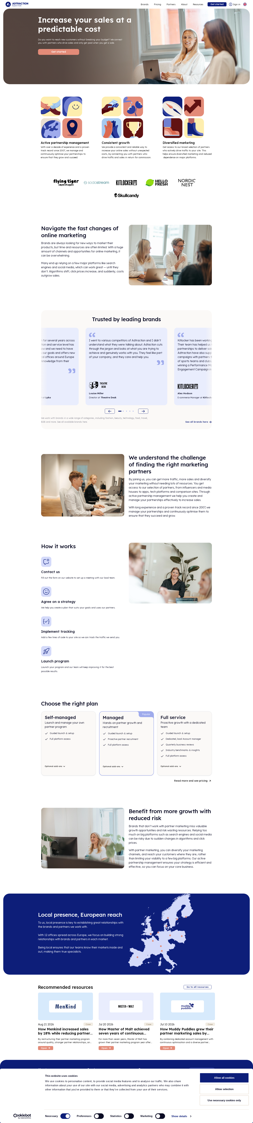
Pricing (157, 4)
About (184, 4)
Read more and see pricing (191, 780)
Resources (198, 4)
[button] (120, 411)
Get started (217, 4)
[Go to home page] (17, 4)
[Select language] (244, 4)
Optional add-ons (53, 766)
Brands (145, 4)
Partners (171, 4)
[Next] (143, 411)
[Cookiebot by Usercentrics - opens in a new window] (22, 1116)
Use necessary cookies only (224, 1100)
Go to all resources (198, 987)
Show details (179, 1116)
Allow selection (224, 1089)
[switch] (99, 1116)
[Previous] (110, 411)
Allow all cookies (224, 1077)
